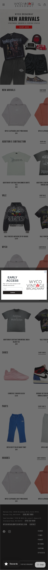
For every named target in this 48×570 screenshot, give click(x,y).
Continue (12, 292)
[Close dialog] (45, 272)
